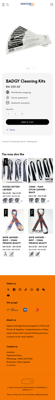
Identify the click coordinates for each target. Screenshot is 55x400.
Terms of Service (14, 394)
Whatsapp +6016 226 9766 (20, 358)
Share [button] (12, 129)
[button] (3, 5)
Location (11, 352)
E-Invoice (11, 365)
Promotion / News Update (18, 362)
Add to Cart (27, 121)
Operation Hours (14, 355)
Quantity (9, 109)
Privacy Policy (29, 394)
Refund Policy (42, 394)
